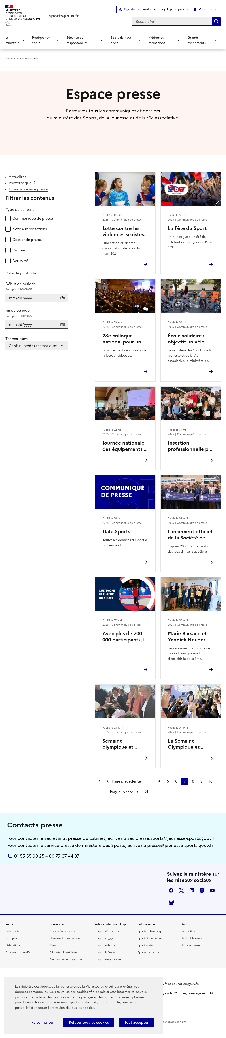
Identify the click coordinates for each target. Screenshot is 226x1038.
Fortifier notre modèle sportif (113, 924)
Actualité (20, 260)
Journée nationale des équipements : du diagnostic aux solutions (123, 446)
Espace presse (177, 9)
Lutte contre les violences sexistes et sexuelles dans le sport (125, 231)
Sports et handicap (150, 931)
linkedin (191, 890)
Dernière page (146, 791)
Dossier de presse (27, 239)
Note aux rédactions (29, 229)
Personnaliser (42, 1022)
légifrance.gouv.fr (195, 993)
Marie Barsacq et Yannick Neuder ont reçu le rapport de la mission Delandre (190, 637)
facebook (171, 890)
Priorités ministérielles (63, 952)
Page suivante (121, 791)
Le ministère (12, 40)
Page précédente (126, 781)
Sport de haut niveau (121, 40)
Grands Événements (62, 931)
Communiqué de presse (32, 218)
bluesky (171, 902)
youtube (212, 890)
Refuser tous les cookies (89, 1022)
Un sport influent (104, 952)
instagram (202, 890)
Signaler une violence (140, 9)
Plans (52, 945)
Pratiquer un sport (41, 40)
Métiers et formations (157, 40)
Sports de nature (148, 952)
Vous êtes (206, 9)
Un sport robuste (104, 945)
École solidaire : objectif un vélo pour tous (186, 339)
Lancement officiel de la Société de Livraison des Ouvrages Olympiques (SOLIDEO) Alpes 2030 (190, 535)
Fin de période (18, 313)
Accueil (10, 59)
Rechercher (216, 21)
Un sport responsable (107, 959)
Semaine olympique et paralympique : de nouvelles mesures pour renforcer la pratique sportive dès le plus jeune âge (123, 744)
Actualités (17, 176)
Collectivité (12, 931)
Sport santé (145, 945)
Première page (98, 781)
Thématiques (16, 338)
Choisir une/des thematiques (33, 345)
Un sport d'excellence (107, 931)
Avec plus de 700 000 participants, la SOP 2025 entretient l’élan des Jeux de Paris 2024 (124, 637)
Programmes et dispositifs (65, 959)
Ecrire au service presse (28, 189)
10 (211, 781)
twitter (181, 890)
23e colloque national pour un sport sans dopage (123, 339)
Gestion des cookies (173, 1022)
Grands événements (197, 40)
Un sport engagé (104, 938)
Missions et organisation (64, 938)
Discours (19, 250)
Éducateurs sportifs (17, 952)
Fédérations (12, 945)
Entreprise (11, 938)
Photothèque (20, 183)
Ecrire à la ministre (193, 938)
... (151, 781)
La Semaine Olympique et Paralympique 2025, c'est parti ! (190, 744)
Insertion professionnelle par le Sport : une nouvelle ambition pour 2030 (190, 446)
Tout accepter (136, 1022)
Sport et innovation (150, 938)
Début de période (20, 286)
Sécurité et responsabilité (77, 40)
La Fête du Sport (187, 228)
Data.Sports (116, 532)
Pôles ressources (148, 924)
